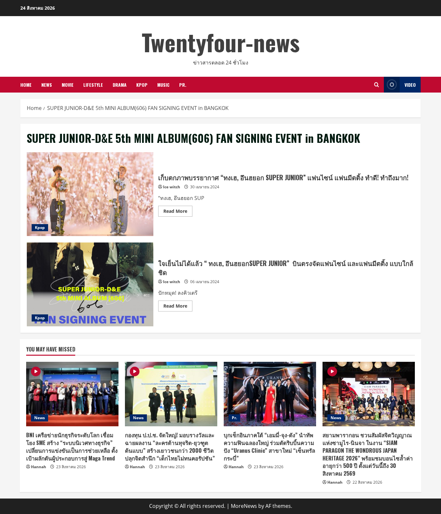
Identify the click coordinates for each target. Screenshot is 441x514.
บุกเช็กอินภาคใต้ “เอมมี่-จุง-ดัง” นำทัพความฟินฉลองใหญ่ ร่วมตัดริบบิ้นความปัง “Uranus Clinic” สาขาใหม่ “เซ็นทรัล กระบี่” (269, 446)
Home (26, 84)
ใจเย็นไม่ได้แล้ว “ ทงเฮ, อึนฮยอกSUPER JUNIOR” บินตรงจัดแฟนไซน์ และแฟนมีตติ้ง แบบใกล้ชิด (90, 284)
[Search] (376, 84)
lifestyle (93, 84)
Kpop (142, 84)
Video (410, 84)
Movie (68, 84)
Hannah (38, 467)
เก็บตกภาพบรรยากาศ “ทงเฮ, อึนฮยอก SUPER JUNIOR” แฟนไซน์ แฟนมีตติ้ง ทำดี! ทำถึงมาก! (90, 194)
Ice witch (171, 187)
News (46, 84)
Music (163, 84)
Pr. (182, 84)
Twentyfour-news (221, 42)
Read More (177, 212)
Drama (120, 84)
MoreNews (244, 505)
